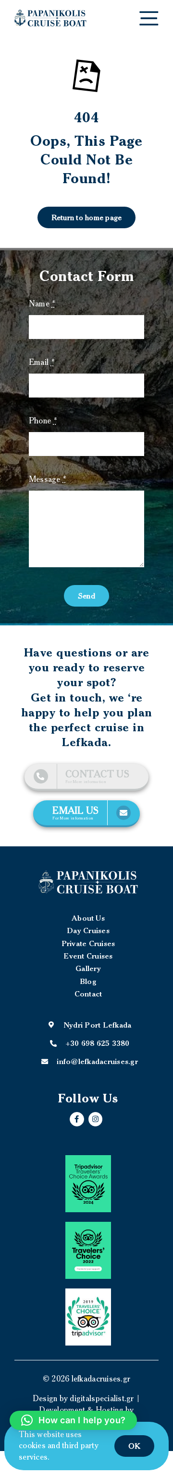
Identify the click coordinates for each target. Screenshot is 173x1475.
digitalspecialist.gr (102, 1398)
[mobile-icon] (149, 15)
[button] (73, 1420)
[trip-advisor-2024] (88, 1183)
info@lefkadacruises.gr (97, 1061)
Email (42, 362)
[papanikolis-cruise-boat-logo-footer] (88, 882)
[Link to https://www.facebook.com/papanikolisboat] (77, 1119)
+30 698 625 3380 (97, 1043)
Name (42, 303)
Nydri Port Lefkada (97, 1024)
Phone (43, 420)
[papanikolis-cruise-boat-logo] (50, 13)
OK (134, 1445)
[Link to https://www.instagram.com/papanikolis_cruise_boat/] (95, 1119)
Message (47, 479)
